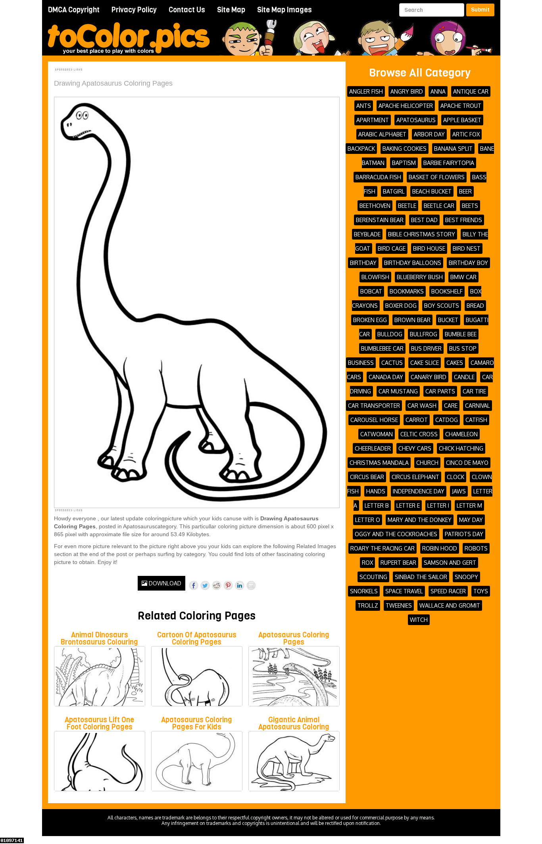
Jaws (459, 491)
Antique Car (470, 91)
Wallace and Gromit (449, 605)
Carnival (477, 405)
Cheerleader (373, 448)
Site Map (231, 10)
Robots (476, 548)
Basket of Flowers (437, 177)
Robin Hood (439, 548)
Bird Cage (392, 248)
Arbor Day (429, 134)
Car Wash (421, 405)
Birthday (363, 262)
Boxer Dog (401, 305)
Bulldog (389, 334)
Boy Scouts (441, 305)
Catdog (446, 419)
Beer (465, 191)
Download (164, 583)
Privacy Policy (134, 10)
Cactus (392, 362)
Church (427, 462)
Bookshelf (447, 291)
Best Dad (424, 220)
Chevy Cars (414, 448)
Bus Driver (426, 348)
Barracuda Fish (378, 177)
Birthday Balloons (412, 262)
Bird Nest (466, 248)
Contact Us (187, 10)
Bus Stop (463, 348)
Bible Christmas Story (421, 234)
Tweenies (399, 605)
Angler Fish (366, 91)
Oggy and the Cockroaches (396, 534)
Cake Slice (424, 362)
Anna (438, 91)
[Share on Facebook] (193, 585)
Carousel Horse (374, 419)
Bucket (448, 319)
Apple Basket (462, 120)
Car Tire (474, 391)
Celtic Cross (419, 434)
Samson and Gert (450, 562)
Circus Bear (367, 477)
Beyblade (367, 234)
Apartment (372, 120)
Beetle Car (439, 205)
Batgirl (394, 191)
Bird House (429, 248)
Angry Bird (406, 91)
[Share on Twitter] (205, 585)
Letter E (408, 505)
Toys (480, 591)
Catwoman (376, 434)
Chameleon (461, 434)
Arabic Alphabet (382, 134)
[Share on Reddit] (216, 585)
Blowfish (375, 277)
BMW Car (463, 277)
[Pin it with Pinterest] (228, 585)
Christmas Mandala (379, 462)
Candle (464, 377)
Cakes (454, 362)
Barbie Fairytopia (448, 162)
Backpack (361, 148)
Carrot (417, 419)
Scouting (373, 577)
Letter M (469, 505)
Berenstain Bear (380, 220)
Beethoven (374, 205)
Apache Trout (460, 105)
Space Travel (404, 591)
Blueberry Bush (420, 277)
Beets (470, 205)
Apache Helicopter (406, 105)
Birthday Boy (468, 262)
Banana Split (453, 148)
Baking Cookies (404, 148)
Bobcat (371, 291)
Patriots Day (464, 534)
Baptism (404, 162)
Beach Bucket (432, 191)
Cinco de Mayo (467, 462)
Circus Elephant (415, 477)
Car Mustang (398, 391)
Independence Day (418, 491)
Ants (363, 105)
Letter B (377, 505)
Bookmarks (407, 291)
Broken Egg (370, 319)
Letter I (438, 505)
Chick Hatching (461, 448)
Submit (480, 9)
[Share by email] (251, 585)
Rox (367, 562)
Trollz (367, 605)
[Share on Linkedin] (239, 585)
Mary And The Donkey (420, 519)
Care (450, 405)
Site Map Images (284, 10)
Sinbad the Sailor (421, 577)
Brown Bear (412, 319)
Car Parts (440, 391)
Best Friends (463, 220)
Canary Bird (428, 377)
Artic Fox (466, 134)
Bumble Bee (461, 334)
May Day (471, 519)
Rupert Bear (398, 562)
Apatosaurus (416, 120)
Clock (455, 477)
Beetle (407, 205)
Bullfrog (423, 334)
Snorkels (364, 591)
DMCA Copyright (74, 10)
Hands (375, 491)
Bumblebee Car (382, 348)
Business (361, 362)
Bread (475, 305)
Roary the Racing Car (382, 548)
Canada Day (386, 377)
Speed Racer (448, 591)
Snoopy (466, 577)
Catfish (476, 419)
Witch (419, 619)
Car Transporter (374, 405)
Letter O (367, 519)
